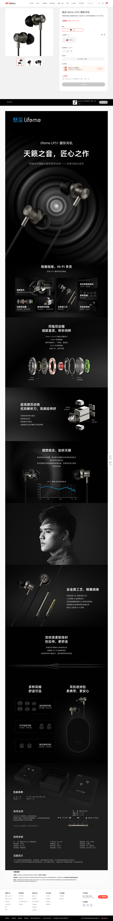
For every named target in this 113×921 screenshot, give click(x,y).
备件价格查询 (35, 901)
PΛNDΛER (52, 3)
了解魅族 (61, 896)
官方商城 (21, 896)
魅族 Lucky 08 (8, 896)
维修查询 (34, 898)
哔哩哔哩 (48, 904)
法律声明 (13, 918)
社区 (67, 3)
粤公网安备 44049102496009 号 (61, 918)
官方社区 (48, 896)
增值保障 (34, 907)
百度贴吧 (48, 901)
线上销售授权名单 (23, 901)
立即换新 (100, 68)
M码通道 (21, 904)
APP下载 (81, 3)
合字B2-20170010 (47, 918)
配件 (6, 909)
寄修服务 (34, 904)
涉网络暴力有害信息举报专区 (14, 915)
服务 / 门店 (60, 3)
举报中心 (7, 918)
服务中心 (34, 896)
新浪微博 (48, 898)
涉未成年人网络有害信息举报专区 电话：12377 (18, 911)
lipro (6, 907)
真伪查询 (34, 910)
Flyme (37, 3)
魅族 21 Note (8, 898)
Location (74, 3)
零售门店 (21, 898)
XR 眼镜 (44, 3)
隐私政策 (20, 918)
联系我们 (61, 898)
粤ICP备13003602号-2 (35, 918)
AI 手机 (31, 3)
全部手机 (7, 901)
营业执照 (26, 918)
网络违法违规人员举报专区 (13, 913)
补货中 (83, 84)
